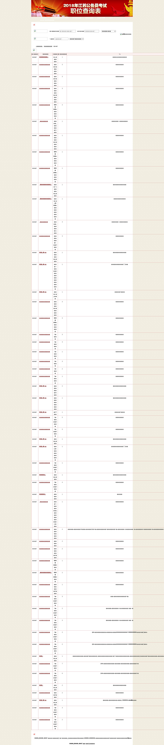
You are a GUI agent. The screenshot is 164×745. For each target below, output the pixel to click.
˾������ (43, 121)
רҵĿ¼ (111, 18)
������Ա (43, 57)
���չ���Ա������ (60, 18)
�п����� (77, 18)
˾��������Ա (45, 184)
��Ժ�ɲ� (42, 252)
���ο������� (47, 20)
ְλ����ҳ (43, 18)
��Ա (41, 656)
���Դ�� (101, 18)
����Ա (42, 475)
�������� (44, 64)
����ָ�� (89, 18)
